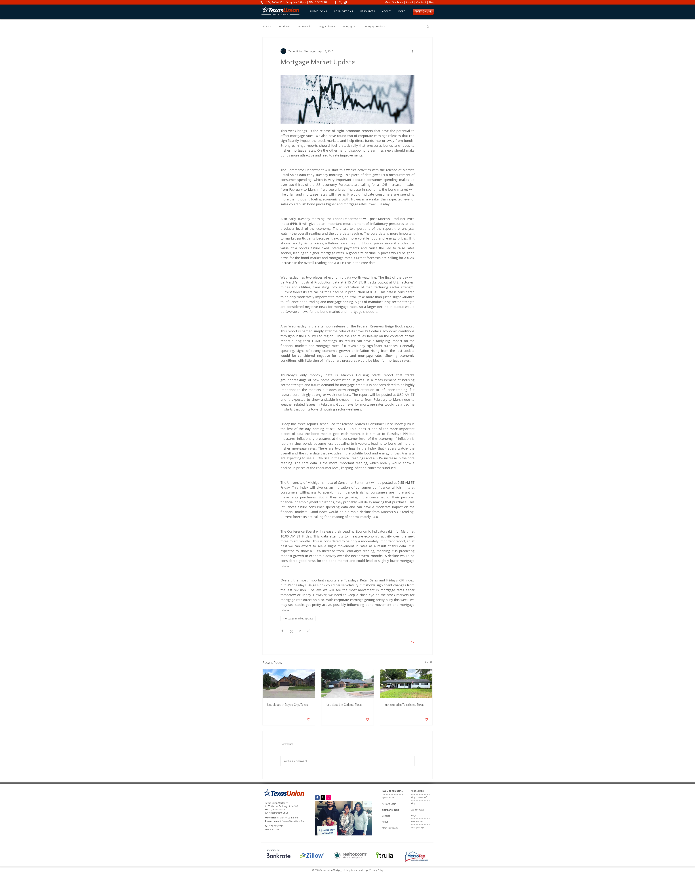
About (409, 2)
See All (428, 662)
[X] (340, 2)
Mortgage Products (375, 26)
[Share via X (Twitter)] (291, 631)
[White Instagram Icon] (345, 2)
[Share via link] (309, 631)
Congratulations (326, 26)
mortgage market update (298, 618)
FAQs (413, 815)
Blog (432, 2)
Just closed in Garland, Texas (344, 705)
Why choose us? (419, 797)
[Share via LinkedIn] (300, 631)
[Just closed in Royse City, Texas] (289, 683)
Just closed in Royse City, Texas (287, 705)
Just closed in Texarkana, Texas (404, 705)
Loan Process (417, 809)
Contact (421, 2)
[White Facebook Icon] (335, 2)
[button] (343, 11)
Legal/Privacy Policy (373, 870)
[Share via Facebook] (282, 631)
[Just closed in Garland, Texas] (347, 683)
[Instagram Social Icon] (328, 797)
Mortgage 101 (350, 26)
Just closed (284, 26)
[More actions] (412, 51)
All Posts (266, 26)
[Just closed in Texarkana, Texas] (406, 683)
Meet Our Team (394, 2)
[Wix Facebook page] (317, 797)
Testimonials (304, 26)
